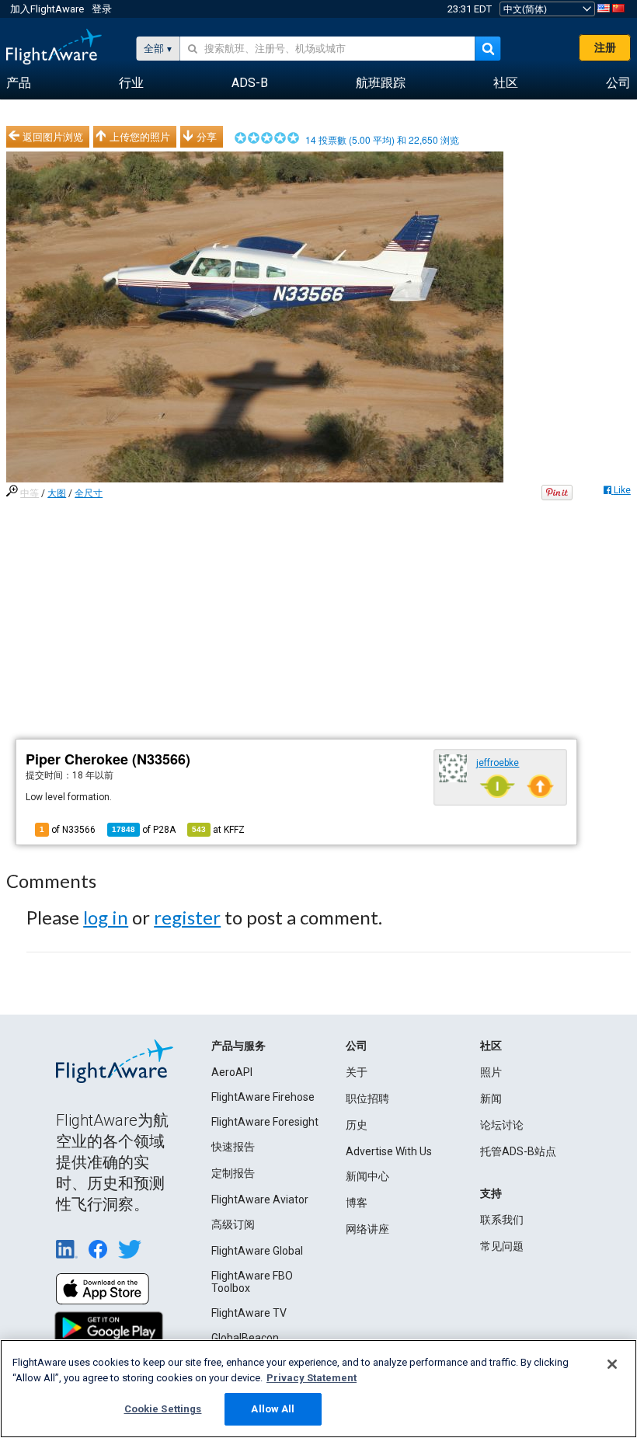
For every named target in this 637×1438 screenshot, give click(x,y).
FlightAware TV (249, 1313)
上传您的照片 (140, 137)
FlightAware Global (257, 1251)
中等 (29, 493)
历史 (356, 1125)
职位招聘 (367, 1098)
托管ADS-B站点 (518, 1151)
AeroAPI (231, 1072)
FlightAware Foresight (264, 1122)
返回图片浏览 (53, 137)
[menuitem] (18, 83)
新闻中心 (367, 1176)
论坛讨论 (502, 1125)
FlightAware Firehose (263, 1097)
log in (105, 917)
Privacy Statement (311, 1378)
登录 (102, 9)
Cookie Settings (163, 1409)
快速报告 (233, 1146)
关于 (356, 1072)
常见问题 (502, 1246)
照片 (491, 1072)
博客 (356, 1202)
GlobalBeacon (245, 1338)
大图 (56, 493)
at (218, 829)
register (187, 917)
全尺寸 (89, 493)
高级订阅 (233, 1224)
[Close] (612, 1364)
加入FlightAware (47, 9)
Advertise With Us (389, 1151)
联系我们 (502, 1219)
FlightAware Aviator (259, 1199)
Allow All (272, 1409)
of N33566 (68, 829)
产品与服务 (238, 1045)
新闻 (491, 1098)
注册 (605, 47)
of (144, 829)
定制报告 (233, 1173)
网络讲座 (367, 1229)
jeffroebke (497, 762)
